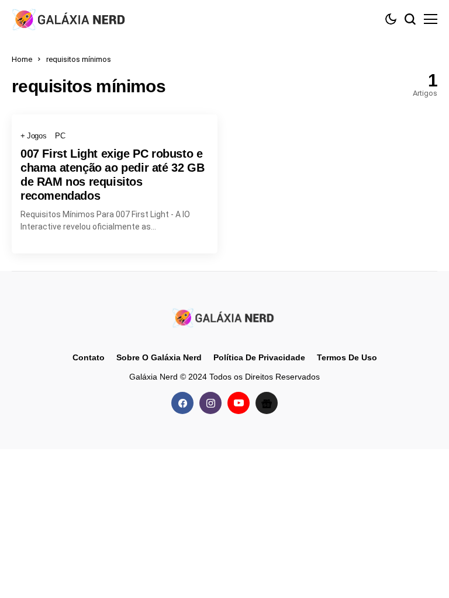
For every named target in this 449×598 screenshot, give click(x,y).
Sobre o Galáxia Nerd (159, 357)
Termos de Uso (347, 357)
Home (22, 59)
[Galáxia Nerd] (70, 19)
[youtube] (238, 403)
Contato (88, 357)
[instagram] (210, 403)
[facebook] (182, 403)
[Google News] (266, 403)
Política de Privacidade (259, 357)
